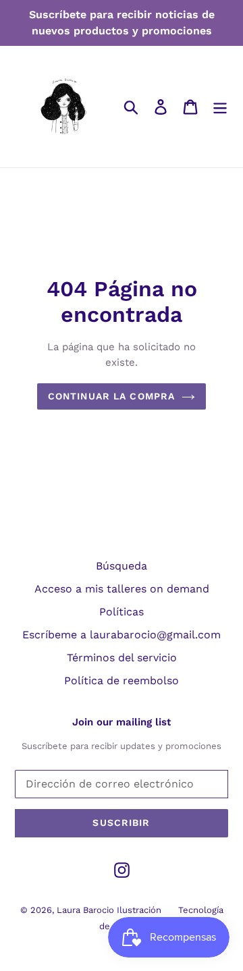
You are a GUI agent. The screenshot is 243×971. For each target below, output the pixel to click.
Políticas (121, 611)
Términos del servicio (122, 657)
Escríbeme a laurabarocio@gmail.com (121, 634)
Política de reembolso (121, 680)
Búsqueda (121, 565)
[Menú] (220, 107)
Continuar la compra (111, 396)
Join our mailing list (121, 722)
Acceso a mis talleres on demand (121, 588)
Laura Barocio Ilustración (109, 910)
